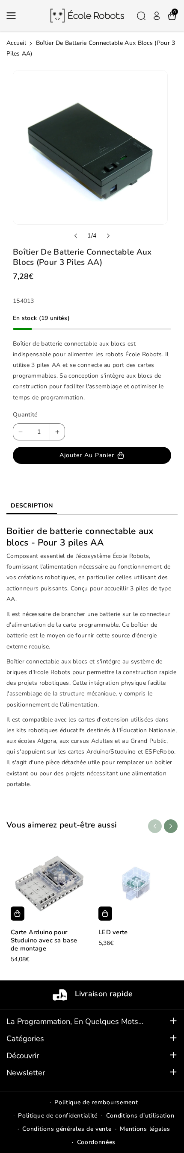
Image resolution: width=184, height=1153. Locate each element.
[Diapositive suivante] (108, 236)
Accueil (16, 43)
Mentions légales (145, 1129)
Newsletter (25, 1073)
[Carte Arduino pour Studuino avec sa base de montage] (48, 883)
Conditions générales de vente (66, 1129)
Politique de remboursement (96, 1102)
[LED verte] (136, 883)
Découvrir (22, 1055)
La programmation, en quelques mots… (74, 1021)
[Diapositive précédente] (76, 236)
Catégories (25, 1038)
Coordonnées (96, 1142)
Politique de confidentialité (58, 1116)
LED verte (113, 932)
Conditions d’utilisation (140, 1116)
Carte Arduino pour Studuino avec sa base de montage (44, 940)
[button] (13, 16)
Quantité (25, 415)
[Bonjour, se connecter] (156, 16)
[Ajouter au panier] (17, 914)
